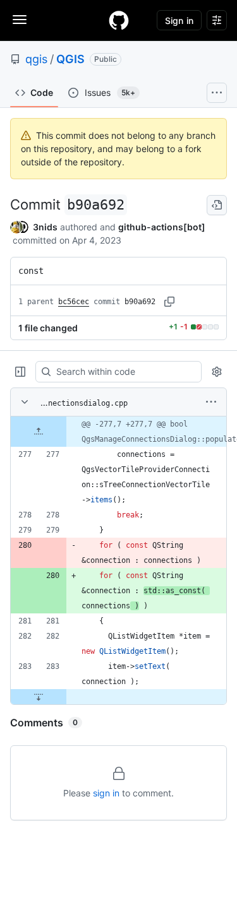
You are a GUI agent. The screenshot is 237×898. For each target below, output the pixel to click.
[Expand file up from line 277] (38, 432)
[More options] (211, 402)
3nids (45, 227)
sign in (106, 793)
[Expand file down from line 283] (38, 696)
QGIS (70, 59)
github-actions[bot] (161, 227)
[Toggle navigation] (19, 19)
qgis (36, 59)
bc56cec (73, 301)
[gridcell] (118, 432)
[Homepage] (119, 20)
